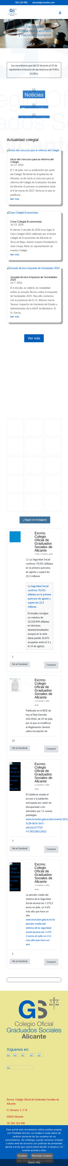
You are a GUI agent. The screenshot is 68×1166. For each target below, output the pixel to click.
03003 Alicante (15, 1117)
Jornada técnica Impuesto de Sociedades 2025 (33, 278)
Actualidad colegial (23, 140)
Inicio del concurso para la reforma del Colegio (32, 160)
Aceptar (22, 1155)
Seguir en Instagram (35, 520)
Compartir (51, 665)
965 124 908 (18, 1123)
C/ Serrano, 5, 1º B (17, 1110)
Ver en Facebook (19, 664)
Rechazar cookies (42, 1155)
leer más (14, 199)
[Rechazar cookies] (63, 1145)
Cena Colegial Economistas (26, 221)
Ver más (34, 338)
